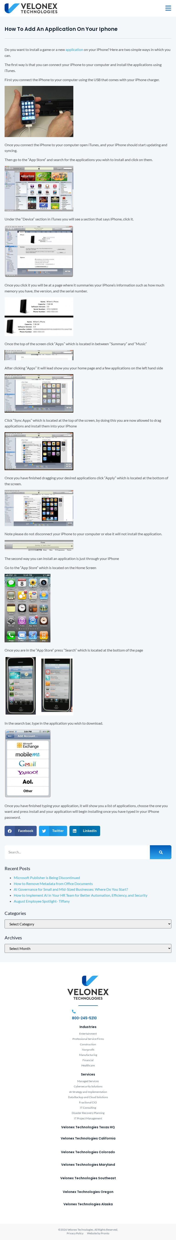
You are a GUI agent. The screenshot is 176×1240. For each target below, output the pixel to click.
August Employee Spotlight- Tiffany (42, 901)
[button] (21, 831)
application (74, 49)
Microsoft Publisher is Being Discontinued (47, 877)
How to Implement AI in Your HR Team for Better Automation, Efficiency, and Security (80, 895)
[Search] (160, 852)
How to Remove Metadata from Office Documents (53, 883)
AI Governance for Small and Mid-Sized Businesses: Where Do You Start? (71, 889)
